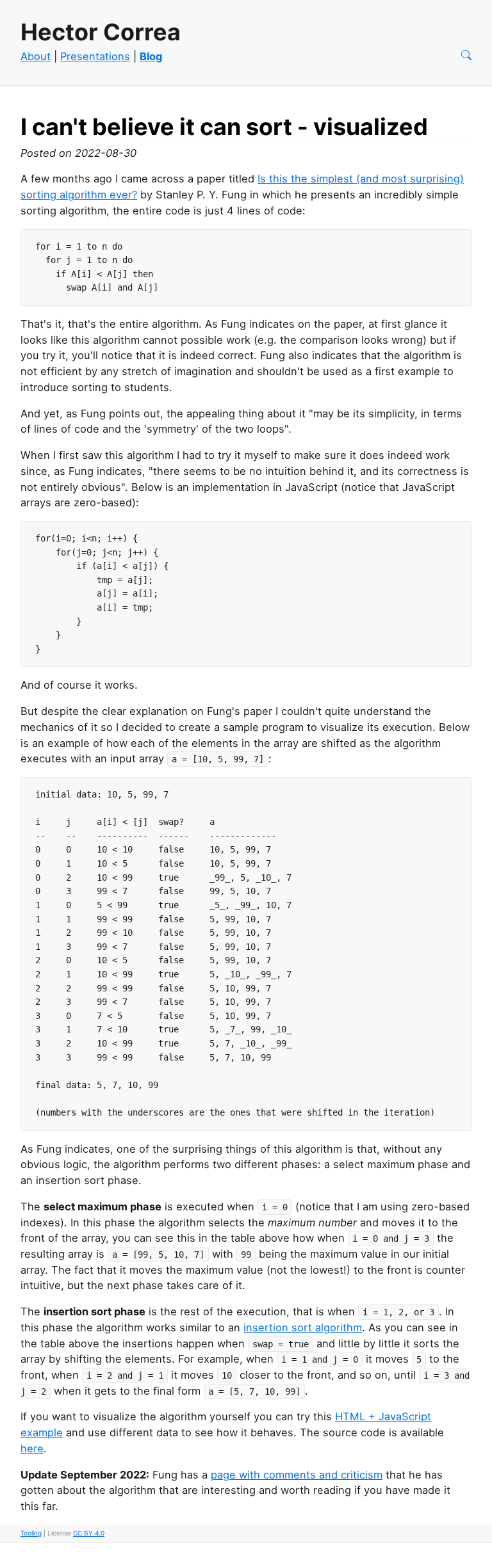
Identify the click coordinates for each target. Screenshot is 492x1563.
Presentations (95, 56)
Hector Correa (100, 32)
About (35, 56)
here (32, 1448)
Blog (151, 56)
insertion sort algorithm (302, 1327)
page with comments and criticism (296, 1474)
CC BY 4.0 (88, 1533)
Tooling (31, 1533)
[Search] (466, 56)
